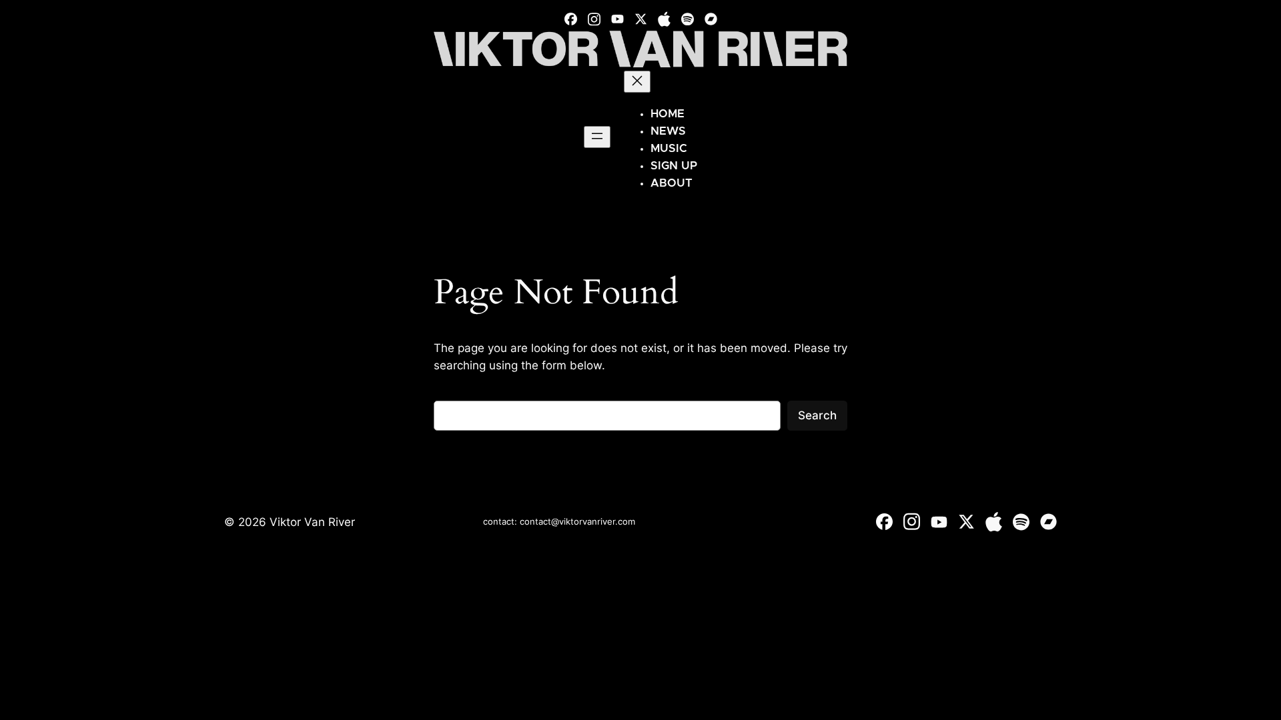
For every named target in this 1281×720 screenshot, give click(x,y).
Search (817, 415)
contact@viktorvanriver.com (577, 522)
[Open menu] (597, 137)
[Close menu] (637, 82)
